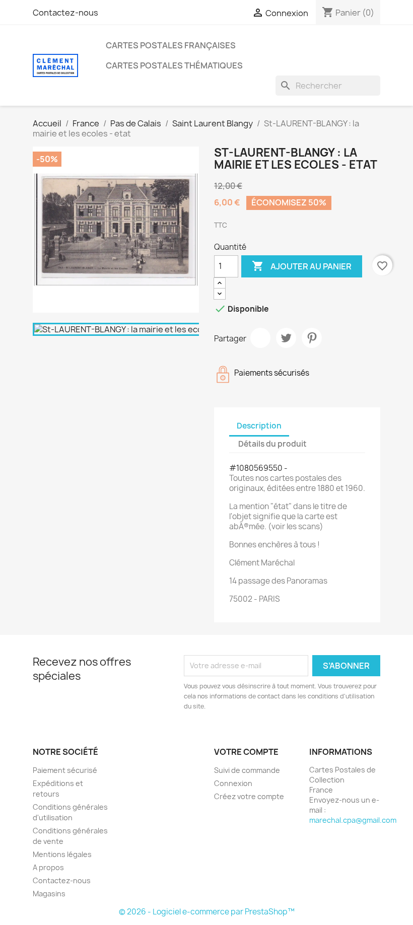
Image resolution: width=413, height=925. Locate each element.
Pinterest (312, 338)
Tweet (286, 338)
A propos (48, 867)
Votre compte (246, 751)
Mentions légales (62, 854)
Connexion (233, 783)
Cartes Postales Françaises (171, 45)
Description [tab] (259, 425)
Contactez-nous (65, 12)
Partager (260, 338)
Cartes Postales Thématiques (174, 65)
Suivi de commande (247, 770)
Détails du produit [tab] (272, 444)
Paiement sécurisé (65, 770)
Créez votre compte (249, 796)
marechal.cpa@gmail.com (352, 820)
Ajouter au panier (302, 266)
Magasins (49, 893)
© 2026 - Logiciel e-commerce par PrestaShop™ (207, 911)
